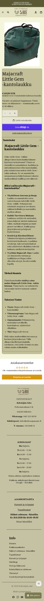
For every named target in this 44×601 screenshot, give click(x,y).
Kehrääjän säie (26, 586)
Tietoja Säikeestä (17, 566)
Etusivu (12, 543)
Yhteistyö (13, 573)
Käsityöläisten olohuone (20, 569)
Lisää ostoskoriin (24, 120)
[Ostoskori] (41, 12)
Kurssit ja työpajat (24, 504)
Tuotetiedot (9, 140)
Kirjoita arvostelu (22, 377)
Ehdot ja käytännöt (22, 591)
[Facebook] (13, 597)
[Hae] (8, 12)
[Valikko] (3, 12)
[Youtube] (22, 597)
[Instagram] (17, 597)
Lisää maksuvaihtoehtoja (22, 133)
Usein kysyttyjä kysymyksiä (21, 577)
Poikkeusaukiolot (17, 547)
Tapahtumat (24, 509)
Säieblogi (13, 562)
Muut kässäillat (24, 521)
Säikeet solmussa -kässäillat (22, 551)
